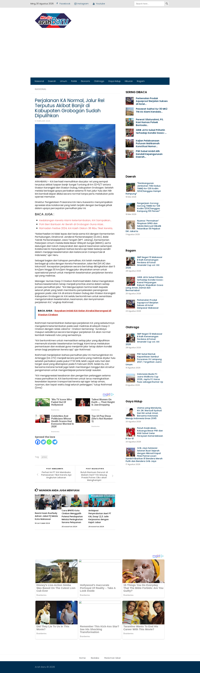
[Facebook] (37, 442)
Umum (63, 81)
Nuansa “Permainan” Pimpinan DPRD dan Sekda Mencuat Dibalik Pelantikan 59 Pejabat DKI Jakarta (143, 226)
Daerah (52, 81)
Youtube (100, 3)
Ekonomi (85, 81)
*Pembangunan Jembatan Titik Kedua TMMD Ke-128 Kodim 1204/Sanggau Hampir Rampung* (143, 188)
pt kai (44, 457)
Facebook (65, 3)
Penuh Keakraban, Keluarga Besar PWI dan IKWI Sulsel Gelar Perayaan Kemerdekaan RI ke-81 (144, 433)
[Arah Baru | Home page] (53, 20)
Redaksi (95, 658)
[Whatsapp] (49, 442)
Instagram (83, 3)
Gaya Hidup (114, 81)
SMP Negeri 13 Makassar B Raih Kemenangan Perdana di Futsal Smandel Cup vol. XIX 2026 (144, 262)
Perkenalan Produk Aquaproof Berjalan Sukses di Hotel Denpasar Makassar (148, 304)
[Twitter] (43, 442)
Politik (74, 81)
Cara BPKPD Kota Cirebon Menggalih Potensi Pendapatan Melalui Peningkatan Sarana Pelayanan (72, 516)
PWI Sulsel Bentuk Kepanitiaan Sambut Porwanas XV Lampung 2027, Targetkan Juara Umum (144, 359)
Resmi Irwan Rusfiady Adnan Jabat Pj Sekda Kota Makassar (46, 516)
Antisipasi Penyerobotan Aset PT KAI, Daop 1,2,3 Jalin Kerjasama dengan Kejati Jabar (99, 516)
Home (82, 658)
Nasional (39, 81)
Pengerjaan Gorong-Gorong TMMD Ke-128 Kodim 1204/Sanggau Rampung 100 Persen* (148, 207)
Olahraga (99, 81)
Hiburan (129, 81)
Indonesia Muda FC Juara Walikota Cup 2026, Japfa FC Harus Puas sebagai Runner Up (150, 378)
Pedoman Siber (112, 658)
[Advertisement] (100, 55)
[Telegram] (54, 442)
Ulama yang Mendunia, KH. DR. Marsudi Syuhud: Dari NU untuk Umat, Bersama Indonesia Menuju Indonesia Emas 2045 (144, 413)
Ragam (141, 81)
